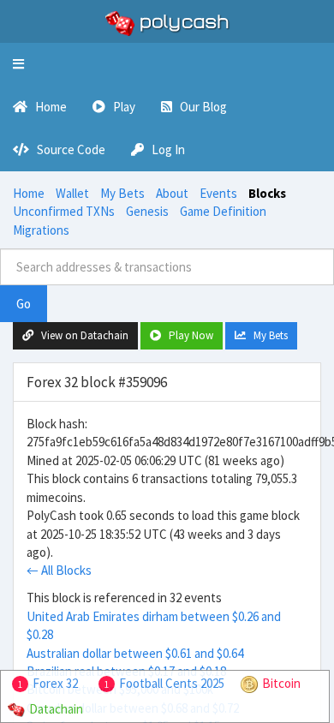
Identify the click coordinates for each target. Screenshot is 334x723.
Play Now (187, 335)
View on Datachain (80, 335)
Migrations (41, 230)
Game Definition (223, 211)
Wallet (72, 193)
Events (218, 193)
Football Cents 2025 (171, 683)
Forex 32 (55, 683)
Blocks (267, 193)
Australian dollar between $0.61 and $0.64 (135, 653)
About (172, 193)
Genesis (147, 211)
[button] (18, 64)
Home (29, 193)
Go (23, 304)
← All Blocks (59, 570)
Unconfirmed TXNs (64, 211)
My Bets (122, 193)
